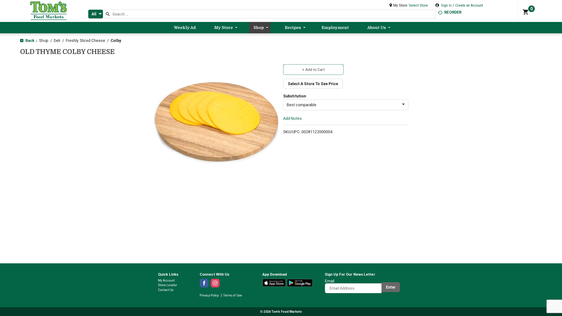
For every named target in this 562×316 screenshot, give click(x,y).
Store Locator (167, 285)
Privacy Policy (209, 295)
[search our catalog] (108, 14)
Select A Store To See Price (313, 83)
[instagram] (215, 283)
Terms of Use (232, 295)
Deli (57, 40)
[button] (313, 69)
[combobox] (95, 14)
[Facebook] (204, 283)
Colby (116, 40)
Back (29, 40)
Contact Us (165, 290)
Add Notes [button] (292, 118)
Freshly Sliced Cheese (85, 40)
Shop (43, 40)
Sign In (446, 5)
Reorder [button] (452, 12)
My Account (166, 280)
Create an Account (469, 5)
